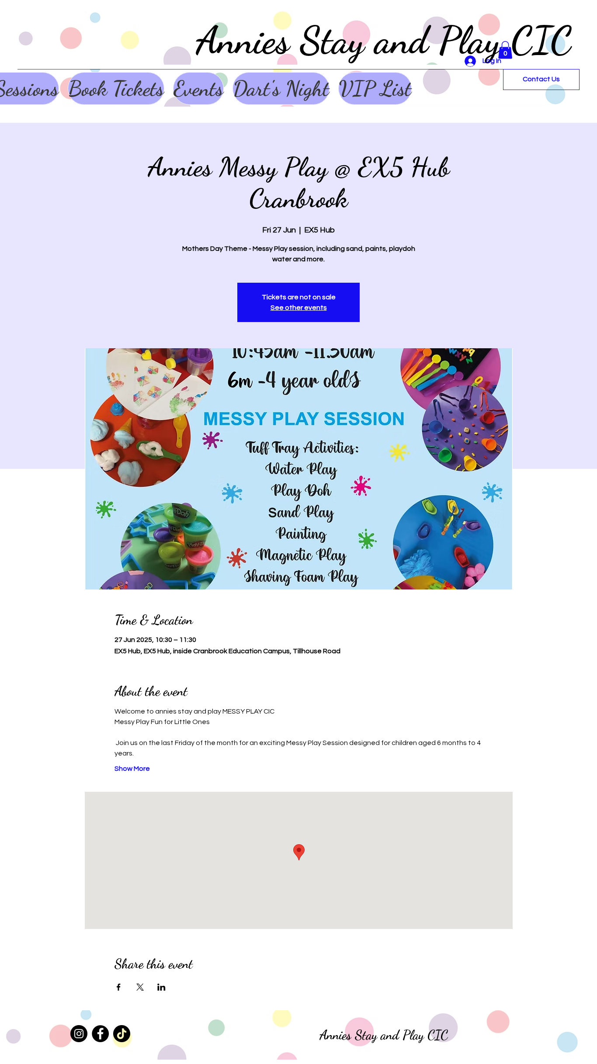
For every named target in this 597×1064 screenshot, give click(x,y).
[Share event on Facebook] (119, 987)
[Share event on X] (140, 987)
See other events (299, 307)
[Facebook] (100, 1033)
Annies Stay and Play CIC (384, 40)
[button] (505, 50)
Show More (132, 768)
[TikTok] (121, 1033)
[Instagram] (78, 1033)
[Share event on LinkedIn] (161, 987)
